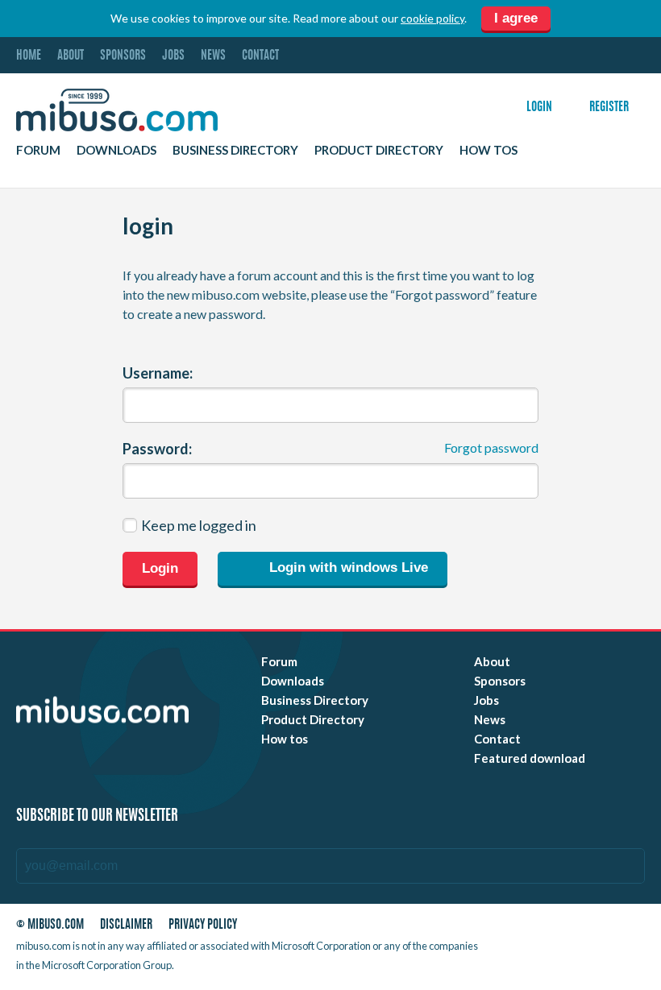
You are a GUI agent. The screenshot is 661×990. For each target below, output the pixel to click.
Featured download (529, 758)
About (70, 56)
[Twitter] (538, 928)
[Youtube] (509, 928)
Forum (38, 150)
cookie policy (432, 18)
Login (539, 107)
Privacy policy (202, 925)
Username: (158, 373)
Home (28, 56)
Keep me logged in (198, 525)
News (213, 56)
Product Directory (378, 150)
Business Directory (235, 150)
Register (609, 107)
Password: (157, 449)
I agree (516, 18)
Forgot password (491, 447)
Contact (260, 56)
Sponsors (123, 56)
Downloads (116, 150)
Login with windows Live (346, 568)
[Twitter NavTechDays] (549, 949)
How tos (488, 150)
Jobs (173, 56)
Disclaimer (126, 925)
